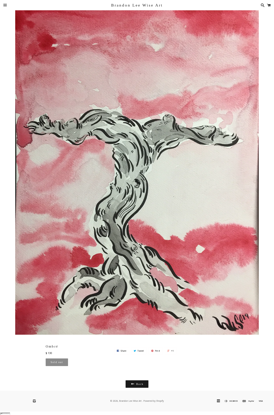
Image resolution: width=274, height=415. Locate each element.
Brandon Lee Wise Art (137, 5)
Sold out (57, 362)
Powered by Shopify (153, 400)
